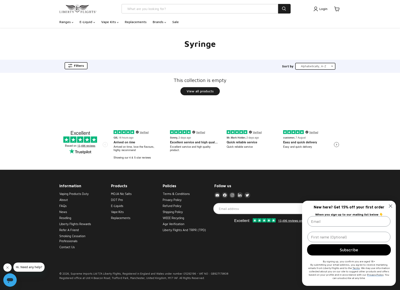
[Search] (284, 9)
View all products (200, 91)
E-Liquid (86, 22)
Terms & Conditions (176, 194)
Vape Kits (109, 22)
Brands (158, 22)
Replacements (135, 22)
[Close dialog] (390, 206)
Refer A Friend (69, 230)
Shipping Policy (173, 212)
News (63, 212)
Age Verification (173, 224)
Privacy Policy (172, 200)
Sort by (288, 66)
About (63, 200)
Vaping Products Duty (74, 194)
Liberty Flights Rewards (75, 224)
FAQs (63, 206)
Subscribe (349, 249)
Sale (175, 22)
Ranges (65, 22)
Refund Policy (172, 206)
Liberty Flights (112, 273)
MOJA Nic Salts (121, 194)
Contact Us (67, 247)
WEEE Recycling (173, 218)
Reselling (65, 218)
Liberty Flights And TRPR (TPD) (184, 230)
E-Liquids (117, 206)
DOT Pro (117, 200)
